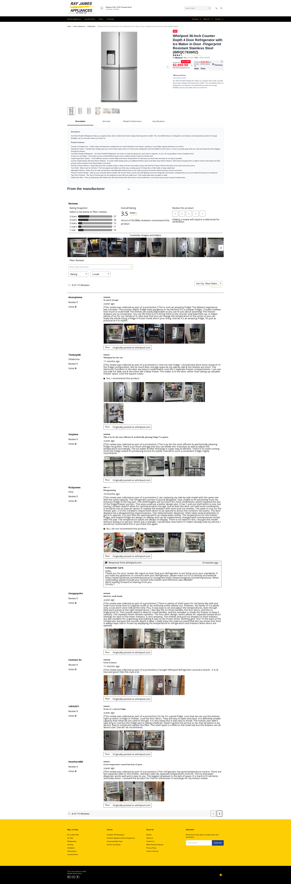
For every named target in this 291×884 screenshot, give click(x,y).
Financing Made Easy (114, 841)
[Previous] (70, 67)
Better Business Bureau (154, 845)
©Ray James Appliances (74, 871)
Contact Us (150, 841)
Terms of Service (152, 851)
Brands (149, 835)
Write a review (196, 55)
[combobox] (197, 8)
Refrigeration (91, 26)
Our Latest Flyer (73, 835)
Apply (196, 68)
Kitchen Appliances (79, 26)
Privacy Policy (151, 848)
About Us (149, 838)
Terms (203, 68)
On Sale (70, 838)
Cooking (70, 845)
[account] (221, 8)
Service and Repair (114, 845)
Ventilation (71, 848)
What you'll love (179, 75)
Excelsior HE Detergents (115, 835)
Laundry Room (72, 854)
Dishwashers (72, 851)
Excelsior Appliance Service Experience (121, 838)
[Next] (168, 67)
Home (69, 26)
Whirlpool (179, 57)
